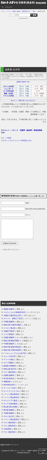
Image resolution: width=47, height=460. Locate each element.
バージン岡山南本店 (11, 394)
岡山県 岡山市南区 (11, 407)
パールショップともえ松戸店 (15, 353)
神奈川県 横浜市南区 (11, 341)
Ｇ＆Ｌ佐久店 (9, 416)
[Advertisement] (23, 42)
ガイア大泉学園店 (10, 404)
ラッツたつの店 (10, 388)
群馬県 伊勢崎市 (10, 366)
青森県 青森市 (9, 309)
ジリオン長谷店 (10, 328)
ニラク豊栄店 (9, 334)
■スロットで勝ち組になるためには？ (23, 100)
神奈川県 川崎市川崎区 (12, 325)
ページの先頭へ (42, 450)
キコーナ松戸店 (10, 356)
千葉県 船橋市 (9, 322)
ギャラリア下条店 (10, 400)
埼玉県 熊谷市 (9, 378)
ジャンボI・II (8, 89)
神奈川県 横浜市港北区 (12, 347)
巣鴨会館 (7, 381)
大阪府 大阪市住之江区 (12, 315)
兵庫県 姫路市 (9, 375)
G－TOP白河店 (9, 91)
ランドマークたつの (11, 391)
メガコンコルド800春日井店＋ (15, 312)
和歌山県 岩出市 (10, 369)
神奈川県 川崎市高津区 (12, 350)
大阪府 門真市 (9, 331)
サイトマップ (14, 445)
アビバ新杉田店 (10, 372)
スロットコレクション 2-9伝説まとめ (17, 140)
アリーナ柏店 (9, 359)
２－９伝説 (7, 138)
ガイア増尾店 (9, 363)
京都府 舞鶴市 (9, 337)
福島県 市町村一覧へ (23, 82)
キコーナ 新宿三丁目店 (13, 318)
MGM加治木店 (9, 385)
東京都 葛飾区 (9, 410)
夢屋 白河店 (8, 93)
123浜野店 (7, 429)
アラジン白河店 (8, 96)
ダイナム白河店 (8, 86)
